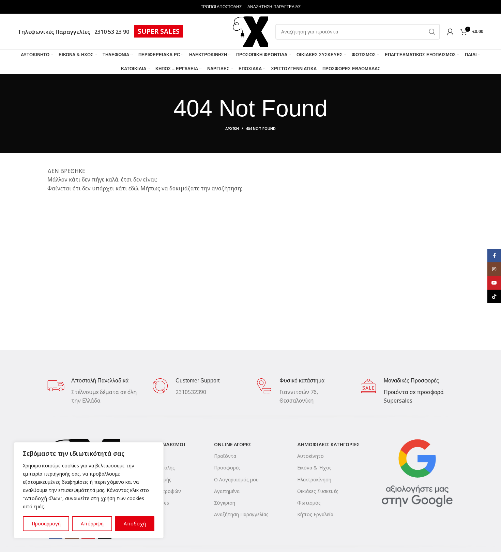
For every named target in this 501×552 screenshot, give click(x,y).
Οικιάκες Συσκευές (317, 491)
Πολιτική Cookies (150, 502)
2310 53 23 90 (110, 31)
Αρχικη (232, 128)
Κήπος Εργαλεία (315, 514)
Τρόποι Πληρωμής (151, 479)
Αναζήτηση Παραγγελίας (241, 514)
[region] (89, 490)
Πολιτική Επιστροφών (156, 491)
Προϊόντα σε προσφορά (414, 392)
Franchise (141, 514)
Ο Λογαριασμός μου (236, 479)
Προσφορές (227, 467)
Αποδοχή (135, 523)
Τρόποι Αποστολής (153, 467)
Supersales (398, 400)
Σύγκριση (224, 502)
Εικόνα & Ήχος (314, 467)
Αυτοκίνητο (310, 456)
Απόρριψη (92, 523)
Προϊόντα (225, 456)
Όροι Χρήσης (145, 456)
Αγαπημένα (227, 491)
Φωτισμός (309, 502)
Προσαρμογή (46, 523)
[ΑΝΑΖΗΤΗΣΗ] (432, 32)
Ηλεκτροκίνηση (314, 479)
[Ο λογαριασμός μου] (450, 32)
